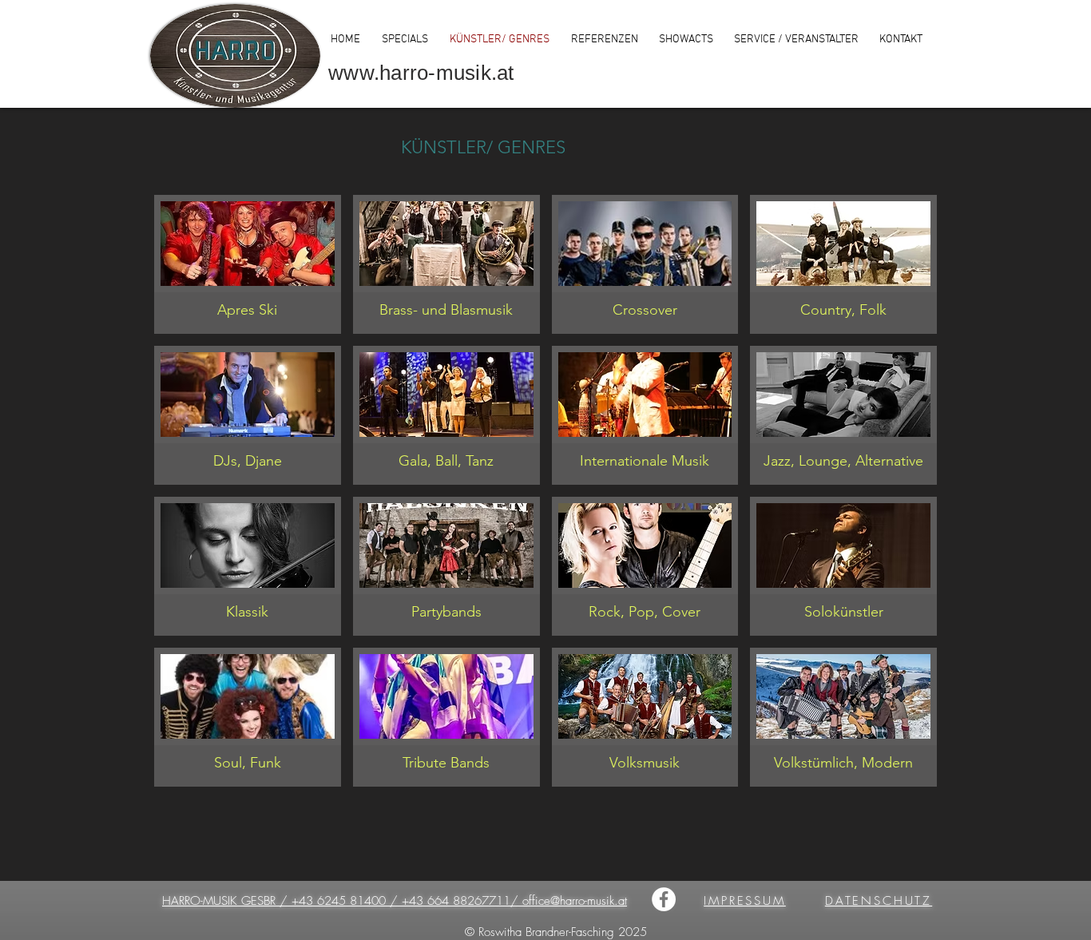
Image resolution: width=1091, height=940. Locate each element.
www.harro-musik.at (421, 73)
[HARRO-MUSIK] (664, 899)
